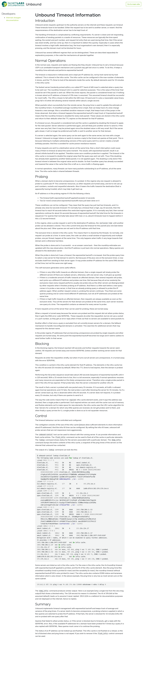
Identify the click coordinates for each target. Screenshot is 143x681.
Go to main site (133, 4)
